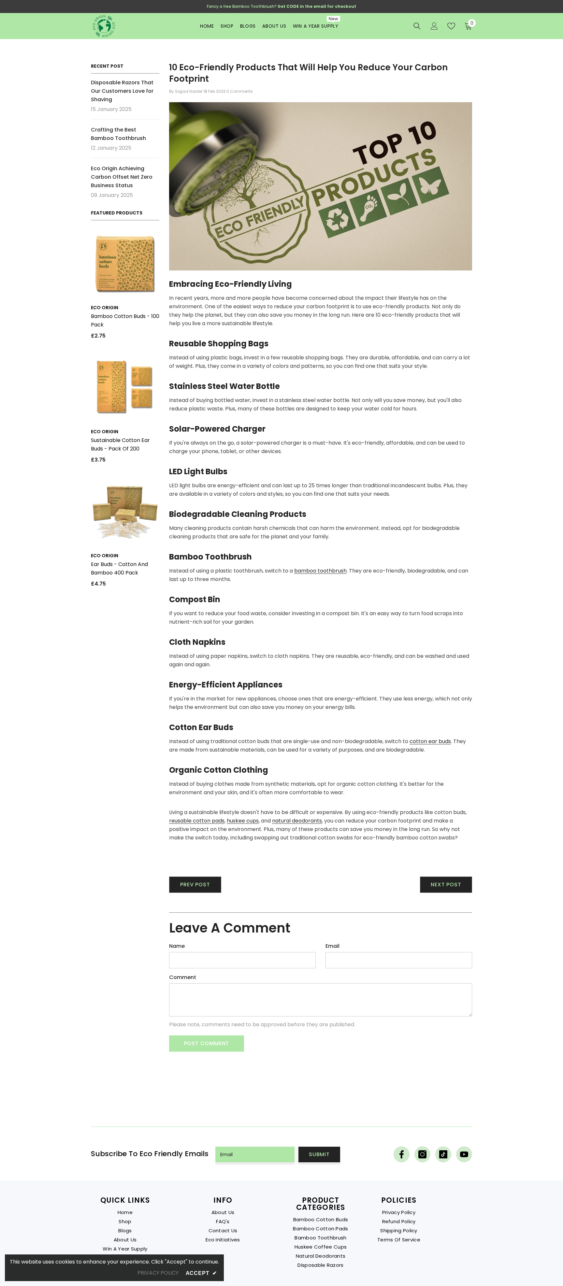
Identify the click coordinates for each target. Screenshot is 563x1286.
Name (177, 946)
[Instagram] (422, 1154)
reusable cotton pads (196, 820)
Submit (319, 1154)
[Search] (417, 26)
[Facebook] (402, 1154)
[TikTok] (443, 1154)
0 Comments (239, 91)
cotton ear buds (430, 741)
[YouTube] (464, 1154)
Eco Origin (104, 307)
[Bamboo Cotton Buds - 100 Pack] (125, 264)
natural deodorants (297, 820)
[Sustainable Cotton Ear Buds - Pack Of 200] (125, 388)
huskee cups (243, 820)
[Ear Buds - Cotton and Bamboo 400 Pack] (125, 512)
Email (332, 946)
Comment (182, 977)
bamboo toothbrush (320, 570)
